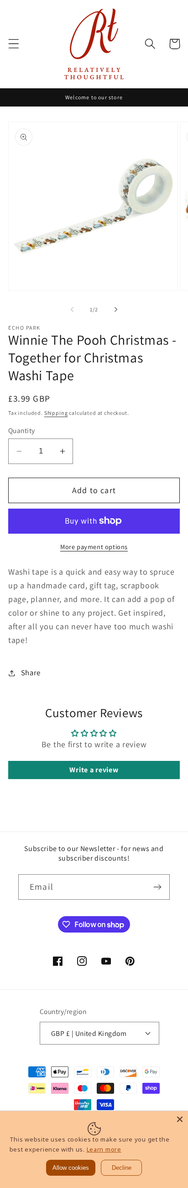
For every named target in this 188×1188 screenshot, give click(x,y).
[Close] (179, 1119)
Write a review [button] (93, 770)
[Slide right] (116, 309)
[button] (14, 44)
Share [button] (31, 673)
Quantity (21, 430)
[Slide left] (72, 309)
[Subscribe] (157, 887)
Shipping (56, 412)
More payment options (94, 546)
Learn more (104, 1149)
